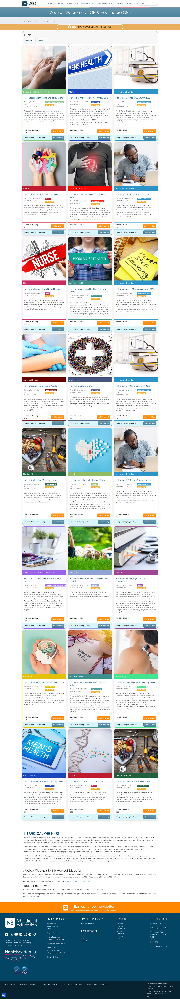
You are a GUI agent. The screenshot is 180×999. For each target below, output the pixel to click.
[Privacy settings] (4, 995)
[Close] (113, 470)
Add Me (90, 522)
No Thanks (90, 528)
